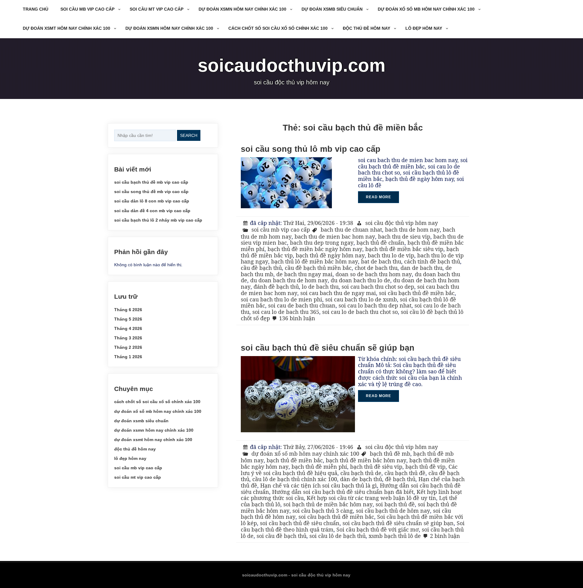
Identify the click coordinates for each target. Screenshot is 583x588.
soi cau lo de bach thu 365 (285, 311)
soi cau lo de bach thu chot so (360, 311)
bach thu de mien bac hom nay (335, 236)
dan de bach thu (421, 267)
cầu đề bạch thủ (261, 267)
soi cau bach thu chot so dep (378, 286)
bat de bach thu (381, 261)
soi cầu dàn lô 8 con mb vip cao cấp (151, 201)
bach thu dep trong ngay (321, 242)
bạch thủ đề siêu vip (376, 466)
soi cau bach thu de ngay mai (338, 293)
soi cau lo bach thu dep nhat (375, 305)
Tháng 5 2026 (128, 319)
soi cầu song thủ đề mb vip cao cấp (151, 191)
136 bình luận (297, 318)
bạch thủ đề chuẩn (380, 242)
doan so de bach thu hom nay (374, 274)
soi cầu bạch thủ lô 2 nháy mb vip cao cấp (158, 220)
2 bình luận (445, 535)
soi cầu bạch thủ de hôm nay (393, 510)
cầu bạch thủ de (360, 473)
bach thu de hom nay (412, 229)
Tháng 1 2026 (128, 356)
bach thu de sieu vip (404, 236)
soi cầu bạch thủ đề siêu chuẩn (299, 523)
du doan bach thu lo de (360, 280)
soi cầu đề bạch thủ (281, 535)
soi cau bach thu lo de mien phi (281, 299)
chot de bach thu (376, 267)
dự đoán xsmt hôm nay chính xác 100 (66, 28)
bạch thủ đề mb (390, 453)
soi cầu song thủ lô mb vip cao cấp (310, 149)
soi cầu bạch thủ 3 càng (322, 510)
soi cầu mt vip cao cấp (156, 9)
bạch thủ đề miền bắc (295, 460)
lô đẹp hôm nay (423, 28)
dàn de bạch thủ (361, 479)
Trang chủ (35, 9)
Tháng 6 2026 (128, 309)
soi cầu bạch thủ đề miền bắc (417, 293)
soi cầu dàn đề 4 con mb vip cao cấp (152, 210)
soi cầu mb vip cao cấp (87, 9)
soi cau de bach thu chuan (302, 305)
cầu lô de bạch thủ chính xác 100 (294, 479)
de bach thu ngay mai (304, 274)
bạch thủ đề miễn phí (319, 466)
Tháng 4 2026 (128, 328)
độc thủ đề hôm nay (366, 28)
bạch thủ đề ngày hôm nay (330, 255)
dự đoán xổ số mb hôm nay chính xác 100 (426, 9)
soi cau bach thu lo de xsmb (361, 299)
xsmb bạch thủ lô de (395, 535)
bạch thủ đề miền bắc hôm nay (366, 460)
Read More (378, 197)
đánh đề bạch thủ (276, 286)
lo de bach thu (320, 286)
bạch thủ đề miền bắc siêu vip (404, 249)
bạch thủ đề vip (425, 466)
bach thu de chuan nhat (351, 229)
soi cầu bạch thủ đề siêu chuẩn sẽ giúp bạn (327, 347)
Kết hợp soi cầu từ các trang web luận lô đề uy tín (371, 497)
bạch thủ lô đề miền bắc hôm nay (314, 261)
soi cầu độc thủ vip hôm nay (401, 222)
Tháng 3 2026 (128, 337)
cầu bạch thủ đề (404, 473)
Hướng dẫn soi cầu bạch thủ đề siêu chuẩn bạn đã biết (343, 491)
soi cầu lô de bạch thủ (337, 535)
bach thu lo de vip (391, 255)
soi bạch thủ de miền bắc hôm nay (328, 504)
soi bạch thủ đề (395, 504)
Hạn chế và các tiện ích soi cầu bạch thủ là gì (318, 485)
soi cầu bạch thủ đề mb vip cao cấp (151, 182)
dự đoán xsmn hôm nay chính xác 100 (242, 9)
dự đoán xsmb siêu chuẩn (332, 9)
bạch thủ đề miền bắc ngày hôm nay (315, 249)
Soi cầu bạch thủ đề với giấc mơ (377, 529)
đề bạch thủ (400, 479)
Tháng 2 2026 (128, 347)
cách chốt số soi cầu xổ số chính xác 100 (278, 28)
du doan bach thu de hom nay (289, 280)
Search (188, 135)
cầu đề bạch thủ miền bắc (318, 267)
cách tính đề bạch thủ (432, 261)
